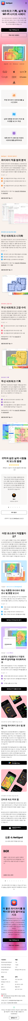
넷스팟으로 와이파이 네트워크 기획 (13, 399)
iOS (10, 64)
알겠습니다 (14, 1018)
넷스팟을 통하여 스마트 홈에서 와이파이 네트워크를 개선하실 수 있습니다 (15, 406)
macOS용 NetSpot (6, 965)
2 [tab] (10, 507)
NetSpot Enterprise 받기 (14, 620)
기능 (16, 962)
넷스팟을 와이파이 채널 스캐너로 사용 (14, 178)
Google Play (16, 763)
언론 (2, 984)
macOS (6, 64)
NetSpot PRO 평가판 (20, 969)
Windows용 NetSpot (6, 962)
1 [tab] (8, 507)
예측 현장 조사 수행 (9, 402)
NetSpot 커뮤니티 (5, 982)
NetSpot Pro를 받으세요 (14, 689)
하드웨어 (3, 989)
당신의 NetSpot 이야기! (16, 518)
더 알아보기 (14, 1013)
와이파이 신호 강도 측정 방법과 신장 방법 (15, 254)
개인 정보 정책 (18, 979)
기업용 (16, 965)
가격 (16, 967)
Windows (15, 64)
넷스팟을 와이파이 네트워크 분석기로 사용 (15, 182)
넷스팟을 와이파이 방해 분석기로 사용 (14, 333)
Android (22, 64)
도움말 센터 (4, 979)
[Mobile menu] (26, 3)
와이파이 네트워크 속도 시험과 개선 (13, 257)
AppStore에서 (16, 828)
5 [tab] (17, 507)
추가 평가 (14, 512)
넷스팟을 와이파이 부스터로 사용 (13, 330)
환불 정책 (17, 987)
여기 (18, 926)
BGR (12, 875)
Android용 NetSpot (6, 967)
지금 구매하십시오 (14, 30)
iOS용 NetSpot (5, 969)
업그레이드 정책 (19, 984)
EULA (16, 982)
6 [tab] (19, 507)
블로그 (2, 987)
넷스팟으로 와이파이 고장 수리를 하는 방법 (15, 327)
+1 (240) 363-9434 (11, 1003)
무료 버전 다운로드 (14, 35)
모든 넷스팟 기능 (5, 198)
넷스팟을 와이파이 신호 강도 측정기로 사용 (15, 187)
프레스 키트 (6, 887)
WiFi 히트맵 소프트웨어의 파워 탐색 (13, 259)
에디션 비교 (4, 972)
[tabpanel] (14, 489)
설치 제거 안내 (18, 989)
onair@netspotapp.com (15, 1000)
